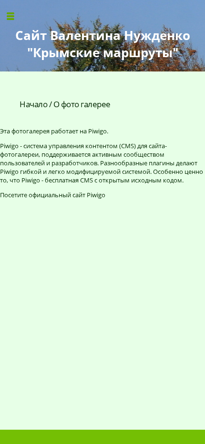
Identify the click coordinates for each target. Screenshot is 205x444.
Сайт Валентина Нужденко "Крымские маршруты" (102, 44)
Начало (33, 104)
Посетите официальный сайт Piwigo (52, 195)
